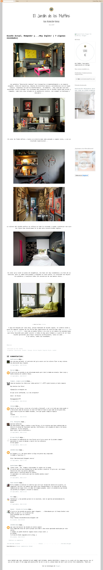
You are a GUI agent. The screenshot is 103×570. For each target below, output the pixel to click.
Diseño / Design (27, 350)
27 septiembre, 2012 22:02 (18, 504)
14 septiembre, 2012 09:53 (18, 416)
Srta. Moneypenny (15, 421)
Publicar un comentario (16, 540)
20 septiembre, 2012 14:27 (18, 477)
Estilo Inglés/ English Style (42, 350)
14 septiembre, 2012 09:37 (18, 376)
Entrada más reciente (13, 543)
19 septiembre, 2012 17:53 (18, 460)
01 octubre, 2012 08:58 (17, 520)
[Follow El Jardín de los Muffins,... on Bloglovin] (82, 176)
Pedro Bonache (14, 482)
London (54, 350)
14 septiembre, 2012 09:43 (18, 401)
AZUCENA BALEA (14, 450)
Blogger (58, 566)
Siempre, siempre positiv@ (18, 381)
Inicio (41, 543)
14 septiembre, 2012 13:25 (18, 432)
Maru (11, 496)
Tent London (18, 331)
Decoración (17, 350)
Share (8, 345)
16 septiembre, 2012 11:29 (18, 445)
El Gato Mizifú (14, 437)
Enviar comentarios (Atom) (24, 546)
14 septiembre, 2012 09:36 (18, 365)
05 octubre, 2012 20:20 (17, 537)
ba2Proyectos (14, 359)
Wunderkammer (14, 465)
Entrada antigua (66, 543)
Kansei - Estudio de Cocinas (19, 509)
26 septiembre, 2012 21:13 (18, 491)
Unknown (12, 406)
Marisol (12, 370)
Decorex (64, 329)
